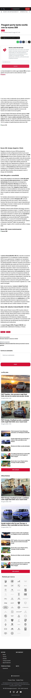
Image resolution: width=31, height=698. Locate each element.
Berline (8, 331)
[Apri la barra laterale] (2, 9)
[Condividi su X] (23, 42)
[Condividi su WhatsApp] (18, 42)
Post (15, 364)
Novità (3, 30)
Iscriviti (15, 66)
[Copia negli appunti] (29, 42)
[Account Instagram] (14, 692)
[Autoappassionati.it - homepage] (15, 9)
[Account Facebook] (10, 692)
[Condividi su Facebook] (20, 42)
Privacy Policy (11, 680)
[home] (1, 11)
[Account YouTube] (21, 692)
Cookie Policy (19, 680)
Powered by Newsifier (15, 695)
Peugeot (3, 74)
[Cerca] (29, 11)
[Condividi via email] (26, 42)
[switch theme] (4, 9)
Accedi (27, 8)
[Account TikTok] (17, 692)
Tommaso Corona (7, 32)
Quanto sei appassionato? (11, 11)
